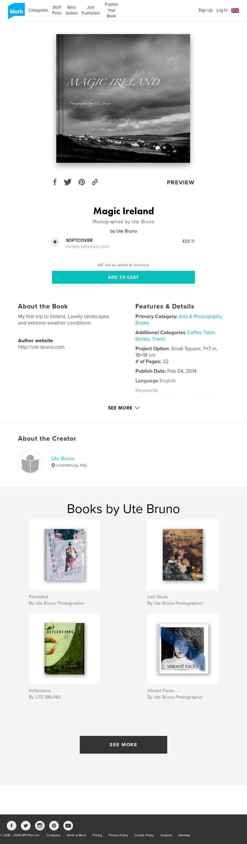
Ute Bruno (62, 458)
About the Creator (47, 439)
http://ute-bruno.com (41, 347)
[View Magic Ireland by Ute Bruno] (123, 98)
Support (166, 835)
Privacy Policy (118, 835)
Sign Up (205, 10)
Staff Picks (56, 10)
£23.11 (188, 241)
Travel (158, 339)
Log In (221, 10)
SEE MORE (123, 745)
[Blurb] (15, 13)
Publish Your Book (111, 10)
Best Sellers (72, 10)
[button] (235, 11)
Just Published (90, 10)
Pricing (97, 835)
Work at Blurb (76, 835)
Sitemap (184, 835)
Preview (181, 182)
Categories (38, 10)
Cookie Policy (144, 835)
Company (53, 835)
